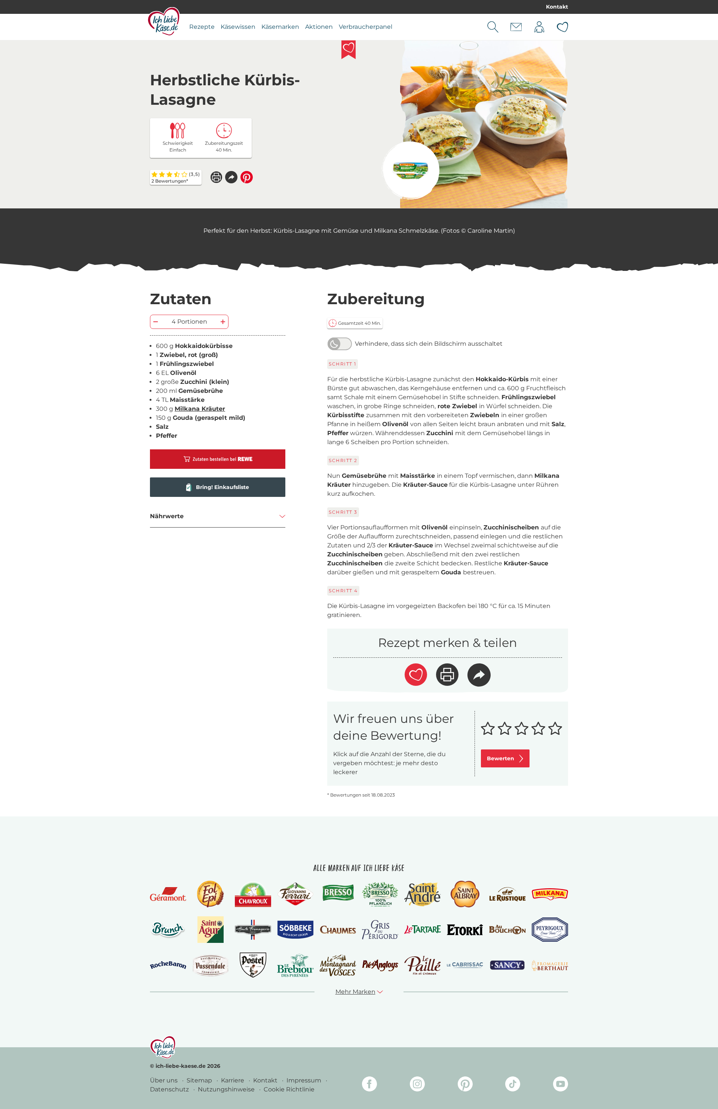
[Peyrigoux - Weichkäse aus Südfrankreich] (550, 929)
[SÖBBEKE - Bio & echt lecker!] (295, 929)
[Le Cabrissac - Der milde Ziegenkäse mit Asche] (465, 965)
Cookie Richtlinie (289, 1089)
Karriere (233, 1080)
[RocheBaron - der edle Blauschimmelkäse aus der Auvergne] (168, 965)
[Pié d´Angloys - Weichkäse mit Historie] (380, 965)
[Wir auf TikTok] (512, 1085)
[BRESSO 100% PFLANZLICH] (380, 894)
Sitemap (200, 1080)
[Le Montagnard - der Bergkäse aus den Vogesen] (338, 965)
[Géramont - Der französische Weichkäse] (168, 894)
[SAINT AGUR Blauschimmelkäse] (210, 929)
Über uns (164, 1080)
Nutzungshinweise (227, 1089)
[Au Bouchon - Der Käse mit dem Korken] (507, 929)
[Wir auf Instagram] (417, 1085)
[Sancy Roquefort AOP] (507, 965)
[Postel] (253, 965)
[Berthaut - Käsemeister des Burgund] (550, 965)
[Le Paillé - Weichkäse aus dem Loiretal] (422, 965)
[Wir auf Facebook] (369, 1085)
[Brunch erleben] (168, 929)
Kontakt (557, 6)
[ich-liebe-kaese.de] (163, 1047)
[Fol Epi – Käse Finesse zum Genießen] (210, 894)
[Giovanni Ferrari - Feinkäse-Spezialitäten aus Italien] (295, 894)
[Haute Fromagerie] (253, 930)
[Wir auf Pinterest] (465, 1085)
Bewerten (500, 758)
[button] (231, 177)
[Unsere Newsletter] (516, 27)
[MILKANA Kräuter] (410, 170)
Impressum (304, 1080)
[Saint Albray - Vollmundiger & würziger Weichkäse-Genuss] (465, 894)
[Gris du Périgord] (380, 929)
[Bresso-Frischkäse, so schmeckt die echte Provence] (338, 894)
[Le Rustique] (507, 894)
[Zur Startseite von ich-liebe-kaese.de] (163, 21)
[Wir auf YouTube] (560, 1085)
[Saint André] (422, 894)
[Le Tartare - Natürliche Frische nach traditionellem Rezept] (422, 929)
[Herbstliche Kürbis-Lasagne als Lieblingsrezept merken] (348, 49)
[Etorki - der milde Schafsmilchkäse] (465, 930)
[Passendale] (210, 965)
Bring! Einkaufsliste (222, 487)
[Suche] (492, 27)
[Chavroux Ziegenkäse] (253, 894)
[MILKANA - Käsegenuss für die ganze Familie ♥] (550, 894)
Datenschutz (170, 1089)
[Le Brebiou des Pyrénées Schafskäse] (295, 965)
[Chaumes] (338, 930)
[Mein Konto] (539, 27)
